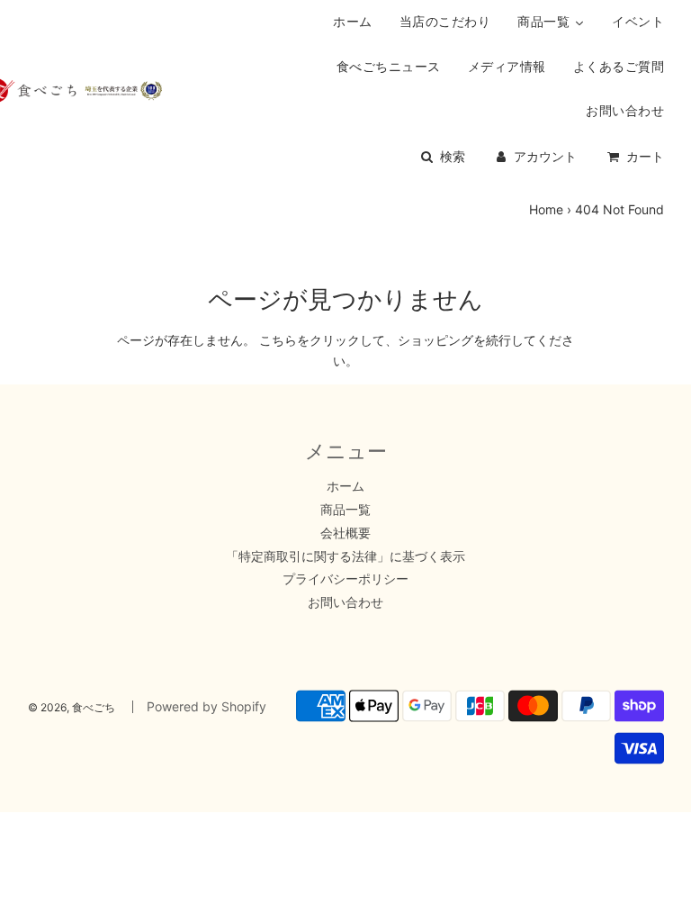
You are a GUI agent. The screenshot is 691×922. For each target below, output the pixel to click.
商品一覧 (345, 509)
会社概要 (345, 532)
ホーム (345, 485)
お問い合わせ (345, 602)
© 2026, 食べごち (71, 707)
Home (546, 209)
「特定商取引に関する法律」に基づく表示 (345, 556)
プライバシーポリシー (345, 578)
